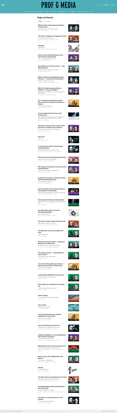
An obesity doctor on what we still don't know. (48, 327)
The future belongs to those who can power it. (48, 69)
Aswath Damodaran (61, 391)
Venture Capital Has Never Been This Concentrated (50, 114)
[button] (26, 11)
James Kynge (52, 160)
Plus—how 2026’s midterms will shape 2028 (48, 170)
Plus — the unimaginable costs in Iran (47, 58)
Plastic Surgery (43, 295)
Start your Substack (56, 411)
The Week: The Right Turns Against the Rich (52, 36)
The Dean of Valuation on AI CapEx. (46, 390)
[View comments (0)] (48, 62)
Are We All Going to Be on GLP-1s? (49, 325)
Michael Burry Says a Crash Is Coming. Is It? (52, 346)
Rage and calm (41, 47)
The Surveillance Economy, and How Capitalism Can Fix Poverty (49, 315)
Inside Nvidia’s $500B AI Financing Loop (51, 275)
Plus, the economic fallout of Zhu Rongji (47, 159)
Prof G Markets (45, 349)
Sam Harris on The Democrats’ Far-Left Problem (50, 398)
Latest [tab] (40, 21)
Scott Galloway (46, 39)
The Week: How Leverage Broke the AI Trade (52, 377)
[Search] (97, 5)
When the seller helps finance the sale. (47, 223)
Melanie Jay (55, 329)
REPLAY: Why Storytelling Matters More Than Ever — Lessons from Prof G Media (51, 78)
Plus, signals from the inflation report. (47, 256)
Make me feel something (43, 214)
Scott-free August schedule (44, 307)
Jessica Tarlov (45, 30)
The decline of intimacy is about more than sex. (49, 245)
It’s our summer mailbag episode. (46, 338)
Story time (41, 137)
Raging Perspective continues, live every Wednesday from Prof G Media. (51, 92)
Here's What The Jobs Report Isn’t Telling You (51, 285)
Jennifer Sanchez (54, 82)
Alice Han (45, 160)
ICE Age (40, 367)
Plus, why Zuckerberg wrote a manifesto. (47, 288)
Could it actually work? (43, 234)
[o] (73, 28)
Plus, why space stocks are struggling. (47, 276)
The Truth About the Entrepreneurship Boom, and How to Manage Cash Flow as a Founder (51, 102)
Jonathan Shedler (56, 151)
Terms (14, 411)
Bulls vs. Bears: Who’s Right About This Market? (50, 357)
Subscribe (105, 5)
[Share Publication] (100, 5)
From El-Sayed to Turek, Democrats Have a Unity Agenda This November (51, 189)
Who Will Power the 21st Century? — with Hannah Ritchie (51, 67)
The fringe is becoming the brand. (46, 401)
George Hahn (55, 39)
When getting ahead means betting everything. (49, 379)
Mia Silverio (46, 82)
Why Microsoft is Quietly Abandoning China (52, 157)
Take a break (42, 305)
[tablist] (45, 21)
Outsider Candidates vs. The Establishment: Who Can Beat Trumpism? (52, 336)
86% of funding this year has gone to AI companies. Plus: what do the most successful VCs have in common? (51, 117)
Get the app (64, 411)
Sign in (113, 5)
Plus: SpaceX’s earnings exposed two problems (49, 348)
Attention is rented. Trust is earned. (46, 80)
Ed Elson (45, 236)
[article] (58, 29)
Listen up (40, 138)
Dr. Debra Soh (55, 247)
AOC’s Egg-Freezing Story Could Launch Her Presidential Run (52, 167)
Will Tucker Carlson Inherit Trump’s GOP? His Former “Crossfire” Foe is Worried (51, 126)
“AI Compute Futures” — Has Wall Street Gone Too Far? (51, 253)
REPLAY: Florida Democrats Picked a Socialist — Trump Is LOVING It (49, 89)
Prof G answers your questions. (45, 106)
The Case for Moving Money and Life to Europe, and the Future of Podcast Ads (50, 264)
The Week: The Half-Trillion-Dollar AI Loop (51, 221)
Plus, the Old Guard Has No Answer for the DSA (49, 129)
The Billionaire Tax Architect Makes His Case (50, 231)
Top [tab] (43, 21)
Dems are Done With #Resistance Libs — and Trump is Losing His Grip (51, 56)
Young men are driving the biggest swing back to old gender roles (52, 202)
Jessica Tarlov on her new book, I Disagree (48, 29)
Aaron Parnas (53, 94)
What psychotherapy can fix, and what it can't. (48, 150)
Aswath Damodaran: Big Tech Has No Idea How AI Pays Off (51, 387)
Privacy (11, 411)
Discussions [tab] (48, 21)
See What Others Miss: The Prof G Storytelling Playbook (49, 211)
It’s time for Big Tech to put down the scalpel (48, 297)
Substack (103, 411)
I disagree (41, 45)
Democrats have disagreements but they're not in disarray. (51, 192)
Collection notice (19, 411)
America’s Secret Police (43, 369)
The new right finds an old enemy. (46, 38)
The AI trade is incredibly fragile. (45, 360)
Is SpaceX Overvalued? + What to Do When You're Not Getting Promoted (52, 178)
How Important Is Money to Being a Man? (51, 200)
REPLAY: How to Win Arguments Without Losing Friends (51, 26)
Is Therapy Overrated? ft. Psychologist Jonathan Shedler (50, 147)
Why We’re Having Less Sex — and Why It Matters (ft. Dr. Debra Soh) (51, 242)
